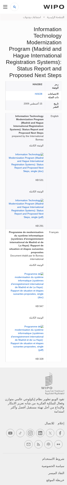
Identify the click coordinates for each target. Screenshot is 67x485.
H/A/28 (38, 93)
